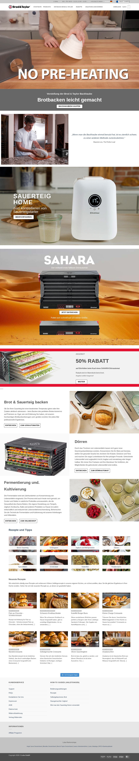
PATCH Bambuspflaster (105, 746)
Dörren (116, 548)
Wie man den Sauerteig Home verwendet (64, 705)
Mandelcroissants (15, 652)
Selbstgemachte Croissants (50, 652)
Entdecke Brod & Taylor (63, 7)
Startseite (37, 7)
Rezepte (79, 7)
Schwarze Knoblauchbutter (50, 613)
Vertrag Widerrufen (15, 717)
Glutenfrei (85, 567)
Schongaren (54, 548)
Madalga (95, 746)
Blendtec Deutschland (49, 746)
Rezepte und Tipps (20, 529)
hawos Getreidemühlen (80, 746)
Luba (89, 746)
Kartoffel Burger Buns (79, 613)
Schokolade (54, 567)
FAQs (11, 693)
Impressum (13, 701)
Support (11, 689)
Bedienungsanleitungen (58, 689)
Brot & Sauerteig (22, 548)
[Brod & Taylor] (19, 7)
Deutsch (107, 1)
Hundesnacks (116, 567)
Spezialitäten (22, 567)
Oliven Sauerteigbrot (79, 652)
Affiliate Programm (15, 733)
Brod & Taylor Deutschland (65, 746)
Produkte (47, 7)
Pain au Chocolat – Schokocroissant (16, 614)
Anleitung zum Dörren (94, 7)
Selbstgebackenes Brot (58, 697)
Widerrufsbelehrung (15, 713)
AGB (10, 705)
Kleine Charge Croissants (112, 613)
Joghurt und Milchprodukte (85, 548)
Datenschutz (13, 709)
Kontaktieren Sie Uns (16, 697)
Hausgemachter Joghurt (58, 701)
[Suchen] (111, 7)
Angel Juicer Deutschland (34, 746)
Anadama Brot (107, 652)
